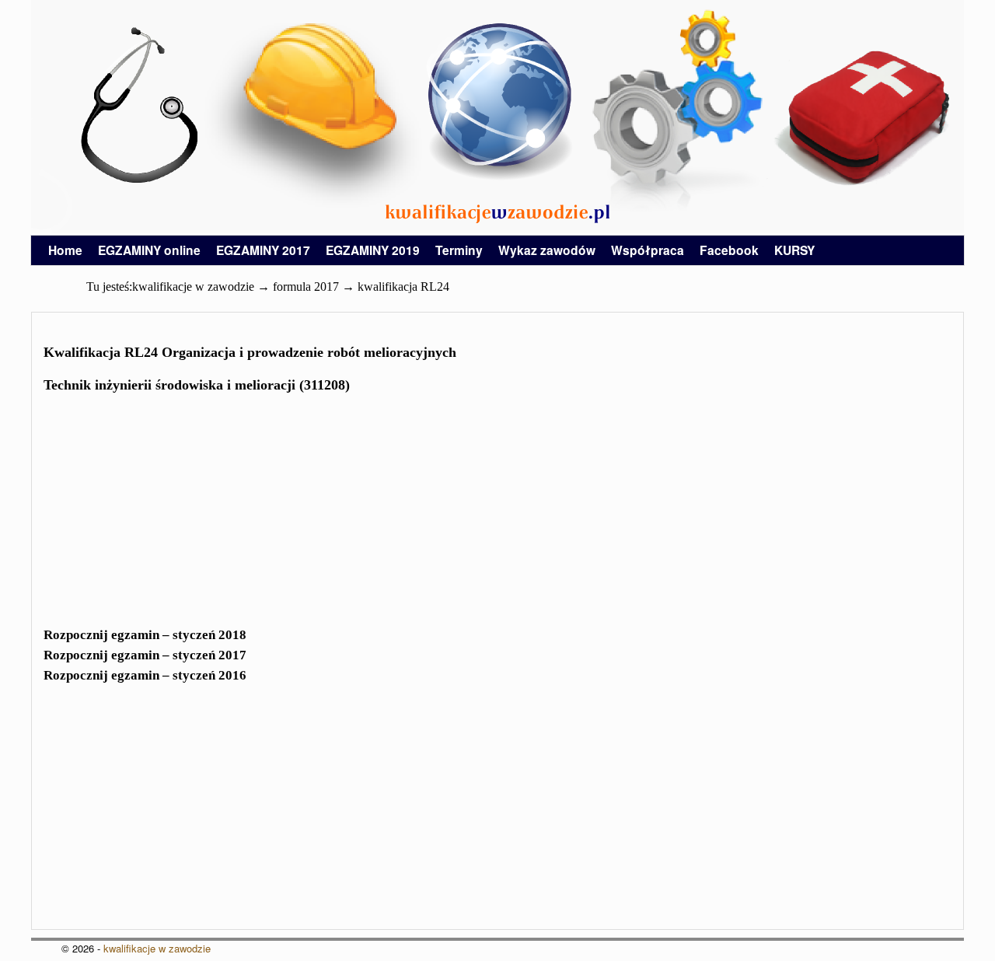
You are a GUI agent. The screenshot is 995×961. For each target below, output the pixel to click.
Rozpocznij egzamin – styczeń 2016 (145, 675)
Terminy (459, 250)
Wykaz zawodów (546, 250)
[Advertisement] (497, 515)
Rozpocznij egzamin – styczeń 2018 (145, 634)
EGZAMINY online (149, 250)
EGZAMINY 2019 (373, 250)
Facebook (729, 250)
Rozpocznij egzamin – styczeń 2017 (145, 655)
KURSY (794, 250)
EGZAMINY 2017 (263, 250)
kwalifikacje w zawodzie (157, 948)
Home (65, 250)
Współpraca (647, 250)
